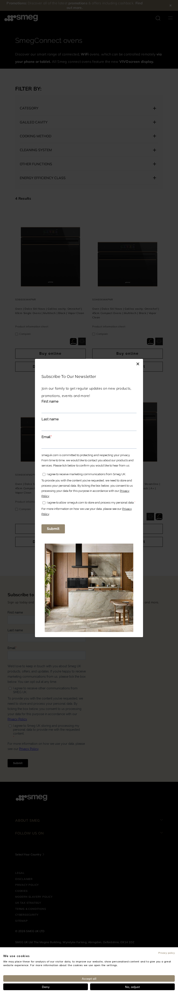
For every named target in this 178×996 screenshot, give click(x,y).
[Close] (138, 363)
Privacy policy (166, 953)
